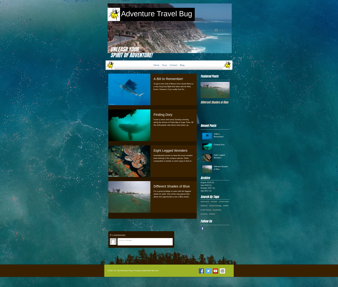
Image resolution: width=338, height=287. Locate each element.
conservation (224, 201)
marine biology (215, 205)
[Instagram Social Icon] (222, 271)
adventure (205, 201)
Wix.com (154, 270)
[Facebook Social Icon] (201, 271)
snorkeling (217, 210)
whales (212, 214)
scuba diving (206, 210)
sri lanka (204, 214)
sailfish (226, 205)
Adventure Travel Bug (155, 14)
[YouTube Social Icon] (215, 271)
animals (214, 201)
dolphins (204, 205)
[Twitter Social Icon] (208, 271)
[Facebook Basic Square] (202, 228)
